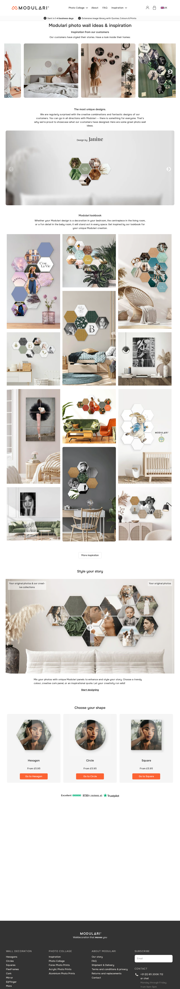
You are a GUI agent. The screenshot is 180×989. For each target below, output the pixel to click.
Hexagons (11, 956)
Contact (96, 977)
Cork (8, 973)
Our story (97, 956)
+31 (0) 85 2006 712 (151, 974)
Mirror (9, 977)
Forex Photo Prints (59, 965)
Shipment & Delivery (103, 965)
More (9, 986)
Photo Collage (57, 961)
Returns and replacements (107, 973)
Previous (8, 70)
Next (168, 70)
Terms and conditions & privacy (110, 969)
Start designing (90, 689)
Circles (10, 961)
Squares (10, 965)
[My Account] (147, 8)
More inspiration (90, 555)
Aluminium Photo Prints (62, 973)
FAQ (94, 961)
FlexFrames (12, 969)
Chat (146, 978)
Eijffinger (11, 981)
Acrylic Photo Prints (60, 969)
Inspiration (55, 956)
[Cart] (154, 8)
